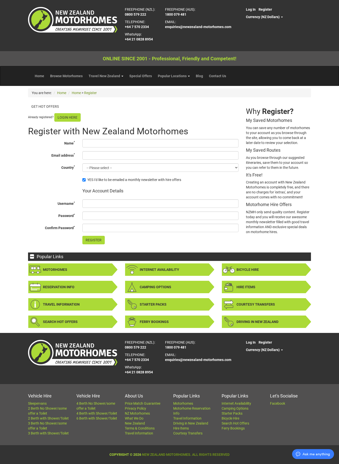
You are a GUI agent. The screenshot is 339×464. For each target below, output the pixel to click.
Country (68, 167)
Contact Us (217, 76)
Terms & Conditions (140, 428)
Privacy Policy (135, 408)
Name (69, 143)
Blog (199, 76)
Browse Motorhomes (66, 76)
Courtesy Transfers (256, 304)
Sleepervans (37, 403)
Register (265, 9)
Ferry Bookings (154, 322)
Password (66, 215)
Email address (63, 155)
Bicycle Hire (248, 270)
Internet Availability (159, 270)
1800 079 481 (175, 14)
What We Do (134, 418)
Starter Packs (153, 304)
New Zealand (135, 423)
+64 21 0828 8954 (139, 39)
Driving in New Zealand (257, 322)
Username (66, 203)
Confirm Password (60, 227)
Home (39, 76)
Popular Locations (172, 76)
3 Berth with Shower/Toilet (48, 433)
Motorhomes (55, 270)
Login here (67, 117)
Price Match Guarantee (142, 403)
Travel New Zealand (105, 76)
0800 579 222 (135, 14)
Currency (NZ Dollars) (263, 17)
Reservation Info (58, 287)
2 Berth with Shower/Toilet (48, 418)
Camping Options (155, 287)
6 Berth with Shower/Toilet (96, 418)
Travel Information (61, 304)
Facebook (277, 403)
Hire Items (246, 287)
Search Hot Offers (60, 322)
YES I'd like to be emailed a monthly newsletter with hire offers (134, 180)
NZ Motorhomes (137, 413)
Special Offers (140, 76)
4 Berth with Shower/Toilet (96, 413)
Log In (251, 9)
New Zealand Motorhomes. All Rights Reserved (186, 455)
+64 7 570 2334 (137, 27)
